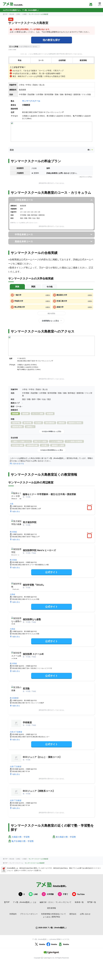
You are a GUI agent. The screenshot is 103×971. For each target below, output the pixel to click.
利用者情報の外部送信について (53, 914)
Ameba (42, 944)
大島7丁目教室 (15, 766)
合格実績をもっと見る (50, 320)
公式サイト (51, 572)
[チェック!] (90, 508)
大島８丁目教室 (16, 732)
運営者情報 (51, 908)
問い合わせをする (17, 463)
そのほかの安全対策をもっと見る (51, 450)
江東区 (18, 14)
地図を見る (16, 511)
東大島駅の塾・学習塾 (66, 837)
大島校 (12, 594)
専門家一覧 (91, 902)
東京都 (11, 14)
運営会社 (72, 914)
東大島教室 (14, 698)
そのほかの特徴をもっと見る (51, 431)
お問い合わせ (85, 914)
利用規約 (13, 914)
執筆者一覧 (79, 902)
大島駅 (24, 14)
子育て (65, 894)
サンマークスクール (31, 100)
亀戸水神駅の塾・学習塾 (23, 841)
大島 (11, 503)
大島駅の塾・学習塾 (21, 837)
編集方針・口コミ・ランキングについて (55, 902)
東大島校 (13, 531)
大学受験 (50, 894)
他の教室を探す (51, 40)
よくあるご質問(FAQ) (51, 916)
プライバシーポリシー (29, 914)
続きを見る (51, 313)
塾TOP (5, 14)
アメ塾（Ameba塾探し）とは (24, 902)
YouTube (81, 894)
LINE (36, 894)
